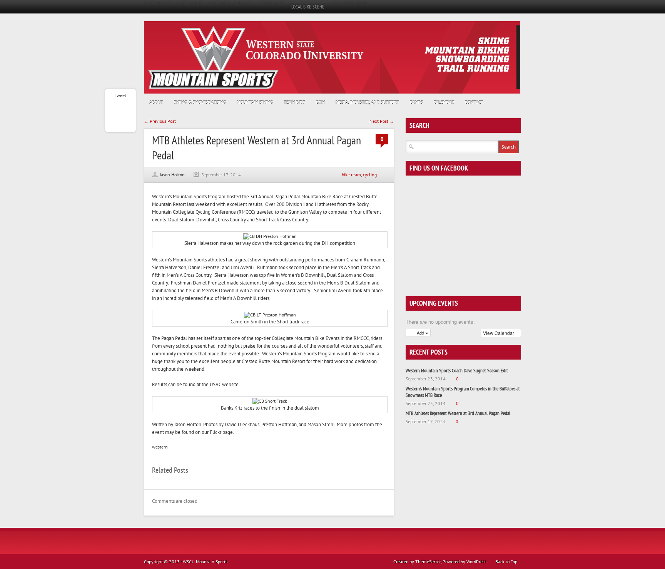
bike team (351, 174)
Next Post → (381, 121)
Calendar (444, 102)
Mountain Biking (255, 102)
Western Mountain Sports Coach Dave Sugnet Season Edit (457, 370)
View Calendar (499, 333)
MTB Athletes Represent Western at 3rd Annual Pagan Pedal (458, 413)
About (156, 102)
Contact (474, 102)
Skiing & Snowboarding (200, 102)
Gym (320, 102)
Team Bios (294, 102)
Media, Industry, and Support (367, 102)
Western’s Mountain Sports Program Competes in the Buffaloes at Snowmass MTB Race (463, 391)
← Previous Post (160, 121)
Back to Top (506, 561)
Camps (416, 102)
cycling (370, 174)
